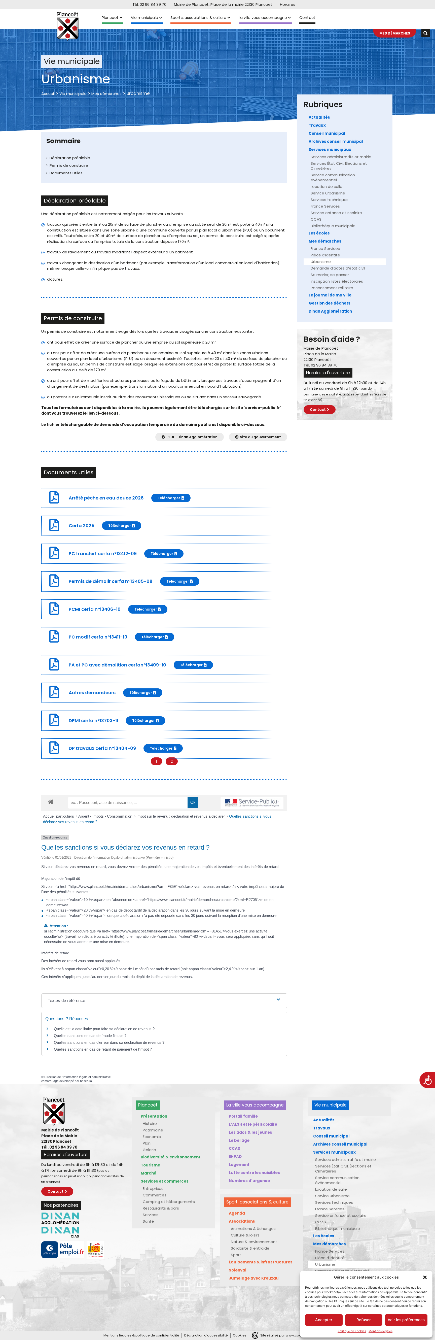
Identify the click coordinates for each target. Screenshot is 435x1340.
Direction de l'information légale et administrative (77, 1077)
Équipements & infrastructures (261, 1262)
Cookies (239, 1335)
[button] (424, 1277)
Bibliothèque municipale (333, 225)
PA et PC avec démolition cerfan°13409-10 (117, 665)
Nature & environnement (254, 1241)
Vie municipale (144, 17)
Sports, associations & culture (198, 17)
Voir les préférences (406, 1319)
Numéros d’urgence (249, 1180)
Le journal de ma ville (330, 295)
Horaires (287, 4)
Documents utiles (66, 173)
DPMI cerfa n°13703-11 (93, 720)
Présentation (154, 1116)
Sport (236, 1254)
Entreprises (153, 1188)
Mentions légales (380, 1331)
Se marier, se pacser (330, 274)
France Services (325, 206)
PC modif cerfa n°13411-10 (98, 637)
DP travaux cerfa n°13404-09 (102, 748)
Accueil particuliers (59, 816)
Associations (242, 1221)
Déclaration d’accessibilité (206, 1335)
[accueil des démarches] (50, 801)
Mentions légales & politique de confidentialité (141, 1335)
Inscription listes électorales (337, 281)
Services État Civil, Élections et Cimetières (339, 166)
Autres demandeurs (92, 692)
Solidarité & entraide (250, 1248)
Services (150, 1214)
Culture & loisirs (245, 1235)
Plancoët (110, 17)
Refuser (363, 1319)
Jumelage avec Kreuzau (254, 1278)
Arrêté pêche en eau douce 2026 (106, 498)
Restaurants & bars (161, 1208)
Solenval (237, 1270)
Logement (239, 1164)
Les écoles (319, 233)
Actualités (319, 117)
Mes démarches (106, 93)
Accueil (48, 93)
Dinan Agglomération (330, 311)
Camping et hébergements (169, 1201)
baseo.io (86, 1081)
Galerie (149, 1149)
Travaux (317, 125)
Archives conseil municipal (336, 141)
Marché (148, 1173)
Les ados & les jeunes (250, 1132)
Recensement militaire (332, 287)
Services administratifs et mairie (341, 156)
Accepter (323, 1319)
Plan (147, 1143)
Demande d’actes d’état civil (338, 268)
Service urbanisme (328, 193)
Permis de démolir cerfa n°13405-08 (111, 581)
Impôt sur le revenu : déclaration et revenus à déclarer (181, 816)
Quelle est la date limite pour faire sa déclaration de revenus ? (104, 1029)
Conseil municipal (327, 133)
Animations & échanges (253, 1228)
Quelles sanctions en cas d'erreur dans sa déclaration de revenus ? (109, 1042)
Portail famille (243, 1116)
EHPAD (235, 1156)
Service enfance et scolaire (336, 212)
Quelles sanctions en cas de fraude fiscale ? (90, 1035)
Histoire (150, 1123)
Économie (152, 1136)
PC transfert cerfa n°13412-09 (103, 553)
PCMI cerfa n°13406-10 (95, 609)
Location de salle (326, 186)
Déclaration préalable (70, 157)
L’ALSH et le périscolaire (253, 1124)
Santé (148, 1221)
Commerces (154, 1195)
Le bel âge (239, 1140)
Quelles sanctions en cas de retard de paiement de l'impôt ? (103, 1049)
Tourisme (150, 1165)
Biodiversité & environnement (170, 1157)
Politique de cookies (352, 1331)
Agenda (237, 1213)
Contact (307, 17)
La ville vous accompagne (263, 17)
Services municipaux (330, 149)
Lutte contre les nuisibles (254, 1172)
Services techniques (329, 199)
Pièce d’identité (325, 255)
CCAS (316, 219)
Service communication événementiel (333, 177)
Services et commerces (165, 1181)
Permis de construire (69, 165)
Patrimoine (153, 1130)
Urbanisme (321, 261)
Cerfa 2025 (81, 525)
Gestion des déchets (329, 303)
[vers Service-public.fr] (252, 803)
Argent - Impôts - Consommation (105, 816)
